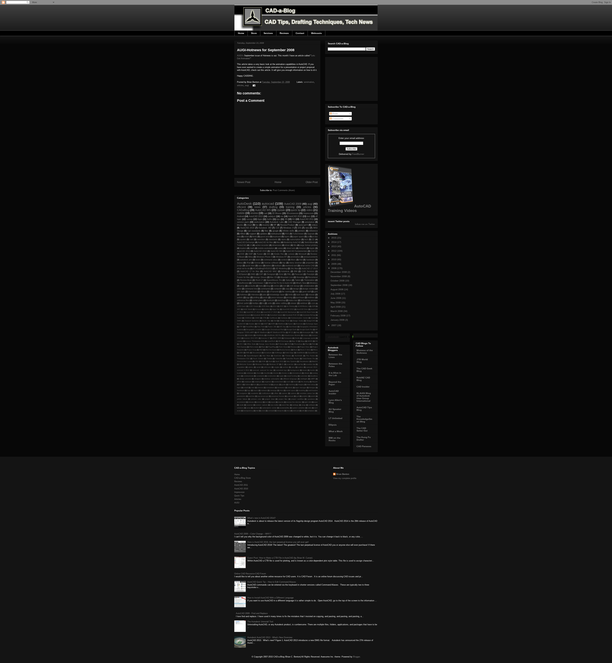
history (240, 263)
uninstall (271, 411)
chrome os (285, 373)
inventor (266, 225)
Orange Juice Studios (267, 344)
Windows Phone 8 (264, 257)
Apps (259, 219)
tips (278, 219)
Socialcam (268, 353)
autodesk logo (281, 370)
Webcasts (316, 33)
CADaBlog (243, 210)
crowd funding (292, 376)
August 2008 (337, 289)
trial (257, 411)
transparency (248, 411)
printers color (256, 399)
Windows (314, 283)
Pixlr (313, 344)
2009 (334, 264)
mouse (312, 295)
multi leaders (313, 390)
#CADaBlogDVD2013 (262, 268)
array (242, 286)
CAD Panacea (364, 446)
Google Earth (292, 329)
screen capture (261, 405)
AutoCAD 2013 (256, 216)
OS (316, 341)
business (240, 373)
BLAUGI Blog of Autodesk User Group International (364, 397)
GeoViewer (293, 327)
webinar (303, 303)
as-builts (251, 286)
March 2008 (337, 311)
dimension (276, 245)
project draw (270, 399)
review (254, 213)
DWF (250, 254)
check (258, 373)
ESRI (273, 324)
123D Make (265, 306)
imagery (301, 384)
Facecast (299, 274)
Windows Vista (260, 364)
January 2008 (338, 320)
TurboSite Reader (292, 358)
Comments (337, 118)
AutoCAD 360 (276, 251)
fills (295, 245)
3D (286, 219)
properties (310, 263)
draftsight (303, 379)
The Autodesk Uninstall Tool (260, 621)
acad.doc (290, 364)
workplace (311, 411)
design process (245, 379)
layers (287, 237)
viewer (293, 303)
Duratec (252, 324)
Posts (335, 113)
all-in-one (267, 367)
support (252, 233)
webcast (296, 411)
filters (293, 260)
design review (308, 289)
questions (311, 399)
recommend (241, 402)
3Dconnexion (292, 213)
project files (283, 399)
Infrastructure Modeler (292, 335)
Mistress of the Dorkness (365, 351)
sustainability (284, 408)
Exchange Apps (312, 324)
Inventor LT (265, 338)
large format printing (309, 245)
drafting (273, 207)
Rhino (315, 350)
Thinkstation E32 (243, 358)
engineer (268, 382)
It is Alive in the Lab (335, 374)
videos (315, 225)
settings (295, 405)
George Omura (259, 277)
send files (285, 405)
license (257, 263)
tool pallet (244, 303)
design (296, 289)
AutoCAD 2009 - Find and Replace (252, 613)
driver (287, 245)
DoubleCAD (241, 324)
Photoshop (298, 344)
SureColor (277, 356)
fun (257, 225)
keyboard (277, 237)
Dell (275, 321)
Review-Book (246, 280)
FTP (241, 327)
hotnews (243, 295)
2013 (334, 246)
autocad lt (303, 225)
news (257, 207)
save (316, 402)
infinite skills (288, 231)
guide (284, 384)
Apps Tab (276, 309)
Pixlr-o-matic (254, 347)
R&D (261, 350)
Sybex (288, 280)
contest (284, 260)
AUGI (236, 502)
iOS (299, 228)
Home (241, 33)
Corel (313, 318)
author (300, 367)
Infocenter (240, 335)
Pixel (307, 344)
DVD (242, 254)
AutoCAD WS (263, 210)
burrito (312, 370)
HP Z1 (290, 332)
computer (278, 289)
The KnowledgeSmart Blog (364, 419)
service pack (243, 222)
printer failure (242, 399)
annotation (309, 222)
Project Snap (251, 350)
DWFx (239, 321)
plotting (256, 297)
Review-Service (285, 350)
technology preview (309, 300)
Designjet (271, 274)
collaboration (309, 286)
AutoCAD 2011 (306, 219)
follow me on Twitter (365, 224)
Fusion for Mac (243, 277)
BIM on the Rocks (334, 439)
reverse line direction (294, 402)
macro (256, 390)
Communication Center (299, 318)
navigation (243, 393)
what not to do (243, 268)
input (239, 387)
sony (248, 408)
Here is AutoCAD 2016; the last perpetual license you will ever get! (278, 542)
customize (303, 376)
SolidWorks (301, 353)
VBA (257, 361)
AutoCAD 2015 (260, 251)
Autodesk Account (243, 315)
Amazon (302, 248)
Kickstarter (288, 338)
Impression (308, 213)
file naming (287, 292)
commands (265, 289)
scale (242, 405)
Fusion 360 (272, 327)
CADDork (248, 318)
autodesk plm (246, 260)
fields (254, 237)
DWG (253, 274)
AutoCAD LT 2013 (310, 268)
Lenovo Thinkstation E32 (255, 341)
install (246, 387)
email (246, 237)
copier (281, 376)
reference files (243, 300)
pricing (289, 297)
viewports (280, 411)
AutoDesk (244, 203)
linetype (312, 387)
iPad (249, 263)
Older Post (312, 182)
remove (259, 402)
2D (313, 239)
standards (273, 239)
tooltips (255, 303)
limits (290, 295)
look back (300, 295)
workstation (259, 222)
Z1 (283, 364)
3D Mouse (276, 213)
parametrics (241, 396)
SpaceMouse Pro (274, 280)
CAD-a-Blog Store (242, 478)
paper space (298, 237)
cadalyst (271, 216)
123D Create (253, 306)
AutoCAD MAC (270, 271)
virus (288, 411)
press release (277, 297)
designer (258, 379)
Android (240, 216)
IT (314, 332)
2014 (275, 306)
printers (301, 231)
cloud (249, 225)
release (251, 402)
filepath (315, 382)
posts (265, 297)
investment (270, 387)
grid (316, 292)
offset (276, 393)
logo (249, 390)
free (297, 292)
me (281, 216)
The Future (310, 356)
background (294, 370)
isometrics (281, 387)
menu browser (295, 263)
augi (247, 85)
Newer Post (243, 182)
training (290, 207)
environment (278, 382)
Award (239, 318)
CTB (264, 318)
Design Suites (298, 321)
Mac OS (273, 277)
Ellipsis (333, 425)
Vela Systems (292, 361)
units (270, 303)
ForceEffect (250, 327)
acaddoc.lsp (310, 364)
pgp (248, 297)
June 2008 (336, 298)
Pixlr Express (242, 347)
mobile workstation (266, 248)
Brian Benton (342, 474)
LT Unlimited (335, 418)
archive (285, 367)
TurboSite (279, 358)
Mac (278, 242)
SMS (247, 353)
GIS (268, 254)
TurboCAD (241, 245)
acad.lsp (300, 364)
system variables (298, 408)
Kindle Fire (279, 254)
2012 (334, 251)
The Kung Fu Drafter (364, 438)
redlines (311, 297)
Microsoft (302, 254)
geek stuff (306, 292)
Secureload (257, 353)
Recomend (313, 277)
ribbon (243, 233)
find (300, 260)
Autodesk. (285, 271)
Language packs (309, 338)
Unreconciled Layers (244, 361)
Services (268, 33)
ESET (266, 324)
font (254, 384)
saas (260, 266)
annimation (309, 82)
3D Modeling (281, 268)
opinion (284, 393)
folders (247, 384)
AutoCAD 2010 (295, 216)
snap (304, 405)
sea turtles (275, 405)
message (273, 390)
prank (313, 396)
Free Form (261, 327)
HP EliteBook (262, 332)
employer (258, 382)
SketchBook (309, 242)
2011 (334, 255)
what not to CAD (307, 266)
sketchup (281, 300)
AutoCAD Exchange (245, 242)
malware (264, 390)
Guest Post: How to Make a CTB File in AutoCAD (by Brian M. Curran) (279, 558)
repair (273, 402)
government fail (264, 384)
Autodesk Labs (277, 222)
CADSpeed (242, 274)
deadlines (314, 376)
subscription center (269, 408)
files (266, 231)
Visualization (304, 361)
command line (251, 289)
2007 (334, 325)
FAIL (289, 274)
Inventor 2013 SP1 (251, 338)
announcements (311, 257)
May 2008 (336, 302)
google (276, 231)
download (252, 292)
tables (268, 266)
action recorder (262, 245)
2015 (282, 306)
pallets (240, 297)
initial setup (311, 384)
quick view (250, 266)
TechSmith (298, 356)
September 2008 (339, 285)
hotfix (269, 219)
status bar (293, 300)
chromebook (296, 373)
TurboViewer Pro (308, 358)
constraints (260, 376)
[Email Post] (253, 85)
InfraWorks (260, 335)
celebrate (250, 373)
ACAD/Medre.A (303, 306)
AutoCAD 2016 (288, 309)
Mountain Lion (286, 277)
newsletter (254, 393)
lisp (283, 263)
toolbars (278, 266)
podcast (290, 396)
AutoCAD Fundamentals (296, 251)
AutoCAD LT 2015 (270, 312)
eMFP (313, 379)
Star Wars (266, 356)
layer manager (300, 387)
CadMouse (273, 318)
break (305, 370)
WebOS (315, 361)
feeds (296, 382)
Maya (303, 341)
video (309, 210)
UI (251, 245)
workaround (276, 233)
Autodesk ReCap (309, 315)
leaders (243, 248)
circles (276, 286)
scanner (250, 405)
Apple (312, 248)
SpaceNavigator (253, 356)
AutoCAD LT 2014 (253, 312)
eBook (263, 292)
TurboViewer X (258, 283)
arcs (293, 367)
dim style (241, 292)
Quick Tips (239, 495)
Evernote (299, 324)
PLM (289, 344)
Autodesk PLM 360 (292, 315)
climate (306, 373)
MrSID (310, 341)
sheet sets (291, 248)
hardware (310, 260)
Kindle (297, 338)
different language (290, 379)
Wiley (250, 257)
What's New (301, 283)
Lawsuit (240, 341)
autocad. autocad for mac (263, 370)
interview (255, 295)
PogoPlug (272, 347)
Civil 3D (314, 251)
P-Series (281, 344)
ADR (313, 306)
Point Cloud (283, 347)
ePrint (239, 382)
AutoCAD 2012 (243, 251)
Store (254, 33)
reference (313, 231)
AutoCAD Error (302, 309)
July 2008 (336, 293)
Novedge (301, 277)
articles (240, 85)
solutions (240, 408)
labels (290, 387)
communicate (248, 376)
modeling (302, 390)
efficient (241, 207)
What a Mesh (336, 431)
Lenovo (291, 254)
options (293, 393)
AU (293, 219)
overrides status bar (307, 393)
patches (252, 396)
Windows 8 (288, 228)
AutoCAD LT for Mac (249, 271)
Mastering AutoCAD (292, 242)
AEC (238, 309)
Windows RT (281, 257)
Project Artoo (305, 347)
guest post (264, 237)
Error (281, 274)
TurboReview (243, 283)
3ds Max (294, 268)
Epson (290, 324)
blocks (240, 225)
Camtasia (284, 318)
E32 (259, 324)
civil (284, 286)
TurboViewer (298, 234)
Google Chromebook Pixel (274, 329)
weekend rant (291, 266)
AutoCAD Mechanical (288, 312)
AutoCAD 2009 (293, 204)
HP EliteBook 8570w (277, 332)
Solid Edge (289, 353)
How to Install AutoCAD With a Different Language (270, 598)
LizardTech (271, 341)
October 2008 (338, 280)
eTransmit (274, 292)
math (252, 248)
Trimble (269, 358)
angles (276, 367)
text (308, 216)
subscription (295, 239)
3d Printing (291, 306)
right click (308, 402)
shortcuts (270, 300)
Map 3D (295, 341)
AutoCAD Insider (334, 392)
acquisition (241, 367)
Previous (294, 347)
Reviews (284, 33)
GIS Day (282, 327)
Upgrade (311, 234)
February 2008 (338, 315)
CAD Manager (294, 222)
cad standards (254, 231)
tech (306, 239)
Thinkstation (309, 280)
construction (271, 376)
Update (281, 210)
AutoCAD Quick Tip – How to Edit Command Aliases (271, 582)
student (256, 408)
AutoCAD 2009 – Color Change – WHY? (252, 534)
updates (263, 233)
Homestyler (306, 332)
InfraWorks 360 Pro (274, 335)
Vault (270, 361)
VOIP (264, 361)
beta (261, 286)
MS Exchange (283, 341)
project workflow (297, 399)
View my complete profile (344, 478)
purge (239, 266)
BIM (295, 271)
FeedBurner (358, 154)
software (312, 405)
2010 (334, 259)
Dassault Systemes (252, 321)
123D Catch (241, 306)
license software (271, 263)
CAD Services (308, 271)
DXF (261, 274)
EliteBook (281, 324)
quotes (243, 239)
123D (313, 303)
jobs (264, 295)
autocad (268, 203)
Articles (237, 499)
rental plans (258, 300)
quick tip (295, 210)
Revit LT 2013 (305, 350)
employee (248, 382)
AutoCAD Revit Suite (307, 312)
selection (261, 239)
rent (266, 402)
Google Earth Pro (306, 329)
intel (252, 387)
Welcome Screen (246, 364)
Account (258, 309)
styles (283, 239)
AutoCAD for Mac (265, 242)
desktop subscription (272, 379)
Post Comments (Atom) (284, 190)
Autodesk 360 (264, 228)
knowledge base (277, 295)
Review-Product (287, 225)
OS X (242, 344)
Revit (295, 350)
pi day (315, 237)
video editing (281, 303)
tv (263, 303)
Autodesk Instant (276, 315)
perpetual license (277, 396)
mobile (241, 213)
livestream (240, 390)
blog (268, 286)
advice (250, 367)
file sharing (305, 382)
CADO (257, 318)
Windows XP (274, 364)
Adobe (266, 309)
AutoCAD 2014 (247, 228)
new (307, 228)
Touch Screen (258, 358)
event (288, 382)
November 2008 (339, 276)
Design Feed (284, 321)
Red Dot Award (271, 350)
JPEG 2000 (277, 338)
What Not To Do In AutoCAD (280, 283)
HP (274, 225)
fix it (240, 384)
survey (249, 219)
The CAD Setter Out (362, 429)
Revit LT (259, 280)
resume (281, 402)
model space (290, 390)
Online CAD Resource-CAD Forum (250, 573)
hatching (292, 384)
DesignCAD (311, 321)
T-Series (288, 356)
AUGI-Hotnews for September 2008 (265, 50)
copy (287, 289)
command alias (270, 260)
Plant (263, 347)
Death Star (266, 321)
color (239, 289)
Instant (306, 335)
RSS (287, 234)
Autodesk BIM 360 (260, 315)
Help (297, 332)
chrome (275, 373)
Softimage (278, 353)
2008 (334, 268)
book (258, 260)
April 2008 (336, 307)
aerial (259, 367)
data (239, 237)
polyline (305, 396)
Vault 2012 (279, 361)
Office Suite (251, 344)
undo (263, 411)
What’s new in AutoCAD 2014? (261, 518)
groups (276, 384)
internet (260, 387)
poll (297, 396)
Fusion (260, 254)
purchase (300, 297)
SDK (241, 353)
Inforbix (250, 335)
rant (251, 239)
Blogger (356, 657)
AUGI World (247, 309)
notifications (266, 393)
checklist (267, 373)
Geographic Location (254, 329)
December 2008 (339, 272)
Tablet (297, 280)
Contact (300, 33)
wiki (303, 411)
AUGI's (240, 55)
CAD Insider (363, 386)
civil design (295, 286)
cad (265, 213)
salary (280, 248)
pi (308, 237)
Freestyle (311, 274)
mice (281, 390)
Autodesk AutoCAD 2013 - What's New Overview (269, 637)
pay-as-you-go (263, 396)
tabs (309, 408)
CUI (277, 228)
